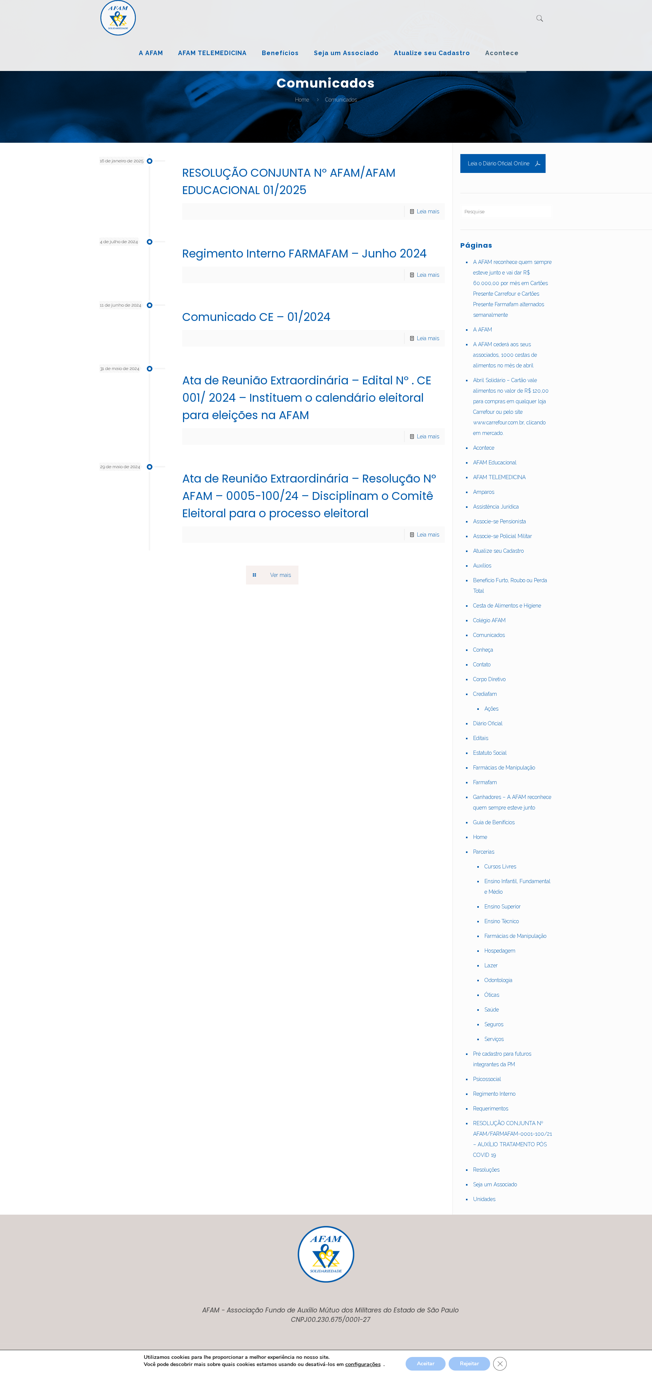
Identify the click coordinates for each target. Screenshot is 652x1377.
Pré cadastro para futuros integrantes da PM (502, 1059)
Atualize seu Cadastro (498, 551)
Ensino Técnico (501, 921)
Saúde (491, 1010)
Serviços (494, 1039)
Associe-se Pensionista (499, 521)
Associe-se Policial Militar (502, 536)
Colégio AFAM (489, 620)
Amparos (483, 492)
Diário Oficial (488, 723)
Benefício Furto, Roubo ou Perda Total (510, 585)
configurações (363, 1364)
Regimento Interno (494, 1094)
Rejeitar (469, 1363)
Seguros (493, 1024)
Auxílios (482, 566)
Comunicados (489, 635)
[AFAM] (118, 17)
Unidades (484, 1199)
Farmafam (485, 782)
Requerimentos (490, 1109)
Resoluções (486, 1170)
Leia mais (428, 211)
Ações (491, 709)
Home (302, 100)
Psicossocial (487, 1079)
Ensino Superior (502, 907)
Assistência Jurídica (496, 507)
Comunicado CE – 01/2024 (256, 317)
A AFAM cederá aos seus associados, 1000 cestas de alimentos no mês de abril (505, 355)
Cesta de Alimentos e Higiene (507, 606)
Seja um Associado (495, 1184)
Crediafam (485, 694)
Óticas (491, 995)
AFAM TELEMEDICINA (499, 477)
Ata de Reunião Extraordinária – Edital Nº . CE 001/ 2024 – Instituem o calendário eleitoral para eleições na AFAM (306, 397)
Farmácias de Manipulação (504, 768)
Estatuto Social (490, 753)
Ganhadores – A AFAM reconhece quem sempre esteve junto (512, 802)
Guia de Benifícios (494, 822)
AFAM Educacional (495, 463)
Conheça (483, 650)
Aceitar (425, 1363)
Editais (480, 738)
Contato (482, 665)
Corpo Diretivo (489, 679)
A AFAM (482, 330)
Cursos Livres (500, 867)
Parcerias (483, 852)
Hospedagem (499, 951)
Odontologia (498, 980)
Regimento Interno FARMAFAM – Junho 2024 (304, 253)
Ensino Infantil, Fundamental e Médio (517, 886)
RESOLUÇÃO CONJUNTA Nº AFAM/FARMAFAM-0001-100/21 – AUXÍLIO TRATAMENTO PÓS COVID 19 (512, 1139)
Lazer (491, 965)
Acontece (483, 448)
